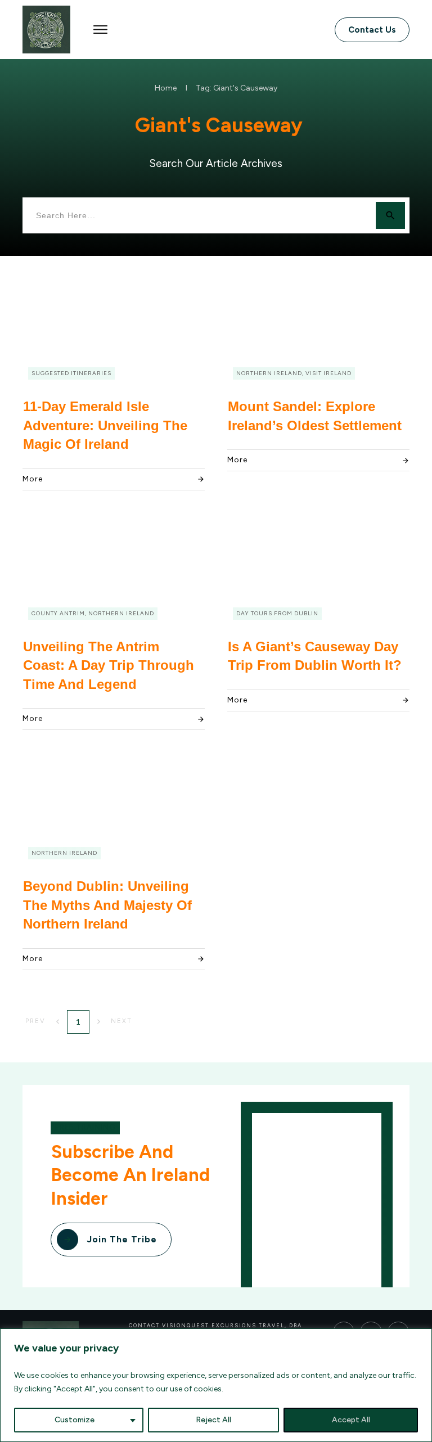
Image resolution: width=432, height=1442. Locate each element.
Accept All (351, 1420)
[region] (216, 1385)
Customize (74, 1420)
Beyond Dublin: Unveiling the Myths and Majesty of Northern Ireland (107, 904)
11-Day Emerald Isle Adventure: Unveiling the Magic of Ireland (105, 425)
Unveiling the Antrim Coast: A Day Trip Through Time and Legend (108, 665)
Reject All (213, 1420)
